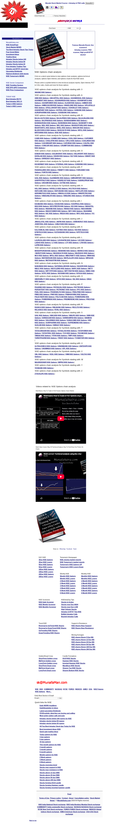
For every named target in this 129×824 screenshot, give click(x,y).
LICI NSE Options (85, 240)
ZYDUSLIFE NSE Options (45, 374)
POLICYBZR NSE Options (45, 297)
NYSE (65, 689)
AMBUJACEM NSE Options (52, 105)
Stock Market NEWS (13, 47)
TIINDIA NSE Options (43, 335)
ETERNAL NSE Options (65, 164)
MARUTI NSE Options (44, 253)
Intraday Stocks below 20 (15, 64)
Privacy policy (55, 798)
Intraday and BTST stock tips (17, 69)
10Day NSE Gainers (46, 569)
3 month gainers (46, 749)
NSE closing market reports (70, 560)
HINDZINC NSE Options (72, 196)
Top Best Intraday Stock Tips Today (19, 50)
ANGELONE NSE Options (74, 105)
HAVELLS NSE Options (59, 188)
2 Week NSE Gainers (68, 581)
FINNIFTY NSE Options (67, 170)
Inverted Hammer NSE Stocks (74, 663)
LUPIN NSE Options (42, 245)
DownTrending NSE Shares (49, 633)
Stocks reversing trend (48, 765)
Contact (65, 798)
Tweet (74, 549)
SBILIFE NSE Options (77, 315)
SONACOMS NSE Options (77, 320)
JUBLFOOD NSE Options (65, 224)
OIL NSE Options (79, 279)
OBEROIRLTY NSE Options (45, 279)
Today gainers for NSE (48, 734)
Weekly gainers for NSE (49, 755)
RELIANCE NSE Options (44, 310)
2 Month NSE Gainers (89, 581)
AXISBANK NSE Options (68, 112)
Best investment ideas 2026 (50, 729)
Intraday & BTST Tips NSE (71, 612)
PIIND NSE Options (42, 294)
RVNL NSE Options (62, 310)
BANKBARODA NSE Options (46, 123)
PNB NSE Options (57, 294)
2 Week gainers (45, 757)
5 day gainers (45, 739)
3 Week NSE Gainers (68, 586)
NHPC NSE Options (79, 268)
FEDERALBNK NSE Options (46, 170)
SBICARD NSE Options (59, 315)
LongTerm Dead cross (47, 670)
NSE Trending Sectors (14, 85)
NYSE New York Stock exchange (50, 809)
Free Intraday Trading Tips (16, 66)
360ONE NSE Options (43, 92)
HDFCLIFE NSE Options (84, 191)
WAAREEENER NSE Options (46, 362)
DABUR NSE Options (43, 154)
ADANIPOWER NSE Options (53, 103)
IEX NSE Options (78, 206)
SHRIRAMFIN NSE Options (73, 318)
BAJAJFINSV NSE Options (67, 118)
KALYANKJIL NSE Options (45, 230)
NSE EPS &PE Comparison (16, 87)
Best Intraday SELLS (14, 101)
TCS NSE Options (70, 333)
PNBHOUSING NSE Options (76, 294)
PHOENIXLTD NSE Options (61, 292)
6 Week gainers (45, 762)
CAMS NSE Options (42, 138)
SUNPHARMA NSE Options (56, 322)
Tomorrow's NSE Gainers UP (71, 564)
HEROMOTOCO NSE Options (46, 193)
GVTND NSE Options (68, 183)
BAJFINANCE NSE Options (52, 120)
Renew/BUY (89, 3)
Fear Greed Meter (12, 52)
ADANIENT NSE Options (44, 100)
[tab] (47, 7)
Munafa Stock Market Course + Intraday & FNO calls (65, 3)
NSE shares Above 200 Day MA (83, 649)
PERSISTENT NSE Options (45, 289)
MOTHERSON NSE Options (52, 258)
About (71, 798)
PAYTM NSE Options (82, 287)
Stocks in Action (67, 602)
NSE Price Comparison (15, 90)
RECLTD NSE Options (81, 307)
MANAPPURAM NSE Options (46, 251)
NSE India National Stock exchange (52, 804)
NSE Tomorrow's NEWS (15, 76)
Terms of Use (44, 798)
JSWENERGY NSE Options (83, 221)
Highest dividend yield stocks (17, 74)
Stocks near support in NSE (50, 767)
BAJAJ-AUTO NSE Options (45, 118)
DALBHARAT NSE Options (62, 154)
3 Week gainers (45, 760)
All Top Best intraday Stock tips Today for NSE (57, 726)
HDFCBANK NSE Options (65, 191)
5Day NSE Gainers (46, 564)
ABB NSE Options (42, 98)
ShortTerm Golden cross (48, 658)
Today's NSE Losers (14, 106)
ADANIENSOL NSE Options (81, 98)
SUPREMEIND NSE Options (79, 322)
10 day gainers (45, 742)
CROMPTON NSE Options (71, 145)
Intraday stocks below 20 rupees (52, 723)
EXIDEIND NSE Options (84, 164)
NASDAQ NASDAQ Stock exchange (87, 807)
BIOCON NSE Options (81, 128)
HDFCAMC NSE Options (44, 191)
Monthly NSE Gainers (89, 576)
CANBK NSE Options (59, 138)
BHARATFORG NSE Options (83, 125)
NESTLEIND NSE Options (61, 268)
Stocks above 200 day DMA (50, 780)
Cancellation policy (81, 798)
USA (90, 689)
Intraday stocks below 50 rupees (52, 721)
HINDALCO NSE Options (67, 193)
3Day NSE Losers (45, 562)
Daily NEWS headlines (48, 705)
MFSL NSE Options (57, 255)
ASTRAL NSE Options (65, 110)
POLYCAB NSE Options (65, 297)
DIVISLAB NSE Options (44, 156)
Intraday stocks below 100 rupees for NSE (56, 718)
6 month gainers (46, 752)
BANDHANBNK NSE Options (75, 120)
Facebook (69, 549)
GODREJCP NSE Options (67, 180)
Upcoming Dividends (14, 71)
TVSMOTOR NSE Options (84, 338)
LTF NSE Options (72, 242)
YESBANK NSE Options (44, 368)
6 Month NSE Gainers (89, 590)
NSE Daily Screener (46, 602)
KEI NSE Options (81, 230)
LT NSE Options (58, 242)
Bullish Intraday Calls (69, 614)
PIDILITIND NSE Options (82, 292)
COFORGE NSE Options (73, 143)
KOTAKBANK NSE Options (65, 232)
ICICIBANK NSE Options (44, 204)
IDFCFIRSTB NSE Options (60, 206)
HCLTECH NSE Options (78, 188)
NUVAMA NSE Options (67, 273)
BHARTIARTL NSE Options (45, 128)
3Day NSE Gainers (46, 560)
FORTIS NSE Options (50, 172)
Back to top (32, 820)
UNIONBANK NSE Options (68, 346)
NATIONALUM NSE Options (65, 266)
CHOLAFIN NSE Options (55, 141)
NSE (36, 689)
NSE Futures (98, 689)
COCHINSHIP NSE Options (52, 143)
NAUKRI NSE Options (85, 266)
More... (48, 691)
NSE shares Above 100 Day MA (83, 647)
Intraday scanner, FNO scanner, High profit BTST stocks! (83, 52)
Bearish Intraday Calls (69, 616)
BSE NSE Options (62, 132)
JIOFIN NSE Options (64, 221)
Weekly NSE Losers (67, 578)
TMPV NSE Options (75, 335)
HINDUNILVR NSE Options (52, 196)
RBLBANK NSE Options (62, 307)
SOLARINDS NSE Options (56, 320)
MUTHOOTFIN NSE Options (56, 260)
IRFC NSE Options (84, 213)
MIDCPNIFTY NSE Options (76, 255)
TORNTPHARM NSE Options (46, 338)
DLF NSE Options (77, 156)
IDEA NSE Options (42, 206)
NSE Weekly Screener (47, 604)
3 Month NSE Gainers (89, 586)
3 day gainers (45, 737)
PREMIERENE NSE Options (74, 299)
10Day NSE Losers (46, 572)
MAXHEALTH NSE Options (63, 253)
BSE (41, 689)
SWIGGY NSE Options (61, 325)
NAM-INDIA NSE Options (44, 266)
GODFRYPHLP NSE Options (46, 180)
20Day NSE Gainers (46, 574)
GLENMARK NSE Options (60, 178)
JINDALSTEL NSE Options (45, 221)
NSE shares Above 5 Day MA (82, 637)
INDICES (78, 689)
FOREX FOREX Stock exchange (76, 809)
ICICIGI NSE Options (63, 204)
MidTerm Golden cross (47, 661)
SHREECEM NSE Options (52, 318)
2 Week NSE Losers (67, 583)
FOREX (71, 689)
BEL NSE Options (64, 125)
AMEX (85, 689)
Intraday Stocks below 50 (15, 62)
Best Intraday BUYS (13, 99)
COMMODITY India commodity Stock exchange (55, 807)
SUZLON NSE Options (43, 325)
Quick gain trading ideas (49, 732)
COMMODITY (49, 689)
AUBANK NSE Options (83, 110)
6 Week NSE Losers (67, 593)
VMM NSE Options (72, 354)
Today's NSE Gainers (14, 104)
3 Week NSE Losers (67, 588)
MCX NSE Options (42, 255)
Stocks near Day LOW (69, 607)
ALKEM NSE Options (73, 103)
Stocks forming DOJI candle (50, 783)
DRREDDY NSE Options (51, 158)
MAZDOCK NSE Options (84, 253)
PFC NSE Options (84, 289)
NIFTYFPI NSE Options (55, 271)
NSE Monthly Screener (47, 607)
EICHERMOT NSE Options (45, 164)
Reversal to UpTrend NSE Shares (51, 626)
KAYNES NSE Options (65, 230)
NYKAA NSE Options (84, 273)
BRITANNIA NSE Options (44, 132)
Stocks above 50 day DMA (50, 777)
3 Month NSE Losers (89, 588)
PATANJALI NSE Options (63, 287)
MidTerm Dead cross (46, 668)
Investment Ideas (12, 54)
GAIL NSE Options (42, 178)
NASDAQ (58, 689)
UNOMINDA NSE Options (51, 348)
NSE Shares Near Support (81, 626)
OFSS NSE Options (64, 279)
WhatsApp (62, 549)
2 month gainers (46, 747)
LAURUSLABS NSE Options (46, 240)
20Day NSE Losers (46, 577)
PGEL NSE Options (42, 292)
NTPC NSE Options (49, 273)
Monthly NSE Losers (89, 578)
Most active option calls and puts (52, 716)
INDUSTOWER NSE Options (57, 211)
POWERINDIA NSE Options (52, 299)
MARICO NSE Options (86, 251)
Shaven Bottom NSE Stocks (73, 670)
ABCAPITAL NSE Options (60, 98)
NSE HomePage (12, 45)
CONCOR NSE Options (51, 145)
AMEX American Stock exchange (73, 812)
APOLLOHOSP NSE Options (57, 108)
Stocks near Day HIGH (69, 604)
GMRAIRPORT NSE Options (82, 178)
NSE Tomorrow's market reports (72, 562)
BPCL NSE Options (85, 130)
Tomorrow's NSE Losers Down (71, 567)
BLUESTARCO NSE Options (46, 130)
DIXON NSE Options (62, 156)
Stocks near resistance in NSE (51, 770)
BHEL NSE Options (64, 128)
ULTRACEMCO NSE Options (46, 346)
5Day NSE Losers (45, 567)
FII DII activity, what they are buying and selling (57, 713)
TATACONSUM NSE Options (46, 331)
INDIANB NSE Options (54, 209)
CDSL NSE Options (76, 138)
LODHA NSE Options (43, 242)
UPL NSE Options (69, 348)
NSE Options (40, 691)
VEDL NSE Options (57, 354)
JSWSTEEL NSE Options (44, 224)
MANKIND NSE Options (67, 251)
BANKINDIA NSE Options (68, 123)
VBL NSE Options (42, 354)
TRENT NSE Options (66, 338)
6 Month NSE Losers (89, 593)
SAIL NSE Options (42, 315)
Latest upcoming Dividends (50, 711)
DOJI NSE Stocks (69, 658)
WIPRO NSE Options (66, 362)
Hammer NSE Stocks (71, 661)
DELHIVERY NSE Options (84, 154)
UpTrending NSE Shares (48, 630)
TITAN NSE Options (59, 335)
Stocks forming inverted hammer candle (55, 788)
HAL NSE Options (42, 188)
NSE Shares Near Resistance (82, 628)
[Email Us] (56, 7)
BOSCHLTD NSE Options (67, 130)
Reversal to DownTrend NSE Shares (52, 628)
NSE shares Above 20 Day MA (82, 642)
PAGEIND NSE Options (44, 287)
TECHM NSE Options (86, 333)
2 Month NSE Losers (89, 583)
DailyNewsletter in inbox (49, 708)
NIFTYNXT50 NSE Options (74, 271)
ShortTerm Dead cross (47, 666)
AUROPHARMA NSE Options (46, 112)
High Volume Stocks (69, 609)
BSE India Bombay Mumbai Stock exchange (83, 804)
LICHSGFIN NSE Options (67, 240)
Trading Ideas (11, 57)
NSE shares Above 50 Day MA (82, 644)
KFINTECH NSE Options (44, 232)
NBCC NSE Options (42, 268)
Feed (69, 794)
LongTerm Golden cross (48, 663)
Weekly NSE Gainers (68, 576)
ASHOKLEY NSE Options (78, 108)
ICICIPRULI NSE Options (81, 204)
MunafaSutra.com (64, 800)
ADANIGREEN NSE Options (65, 100)
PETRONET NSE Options (66, 289)
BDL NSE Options (49, 125)
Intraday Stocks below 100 (16, 59)
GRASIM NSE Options (50, 183)
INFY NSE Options (75, 211)
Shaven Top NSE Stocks (72, 668)
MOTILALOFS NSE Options (74, 258)
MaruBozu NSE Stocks (71, 666)
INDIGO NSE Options (72, 209)
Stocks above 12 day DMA (50, 773)
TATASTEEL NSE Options (52, 333)
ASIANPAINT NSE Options (45, 110)
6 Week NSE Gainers (68, 590)
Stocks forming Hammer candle (52, 785)
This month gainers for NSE (50, 745)
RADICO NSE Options (43, 307)
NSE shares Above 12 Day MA (82, 640)
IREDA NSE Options (68, 213)
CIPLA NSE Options (73, 141)
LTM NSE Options (87, 242)
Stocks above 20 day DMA (50, 775)
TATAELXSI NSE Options (67, 331)
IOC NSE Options (52, 213)
